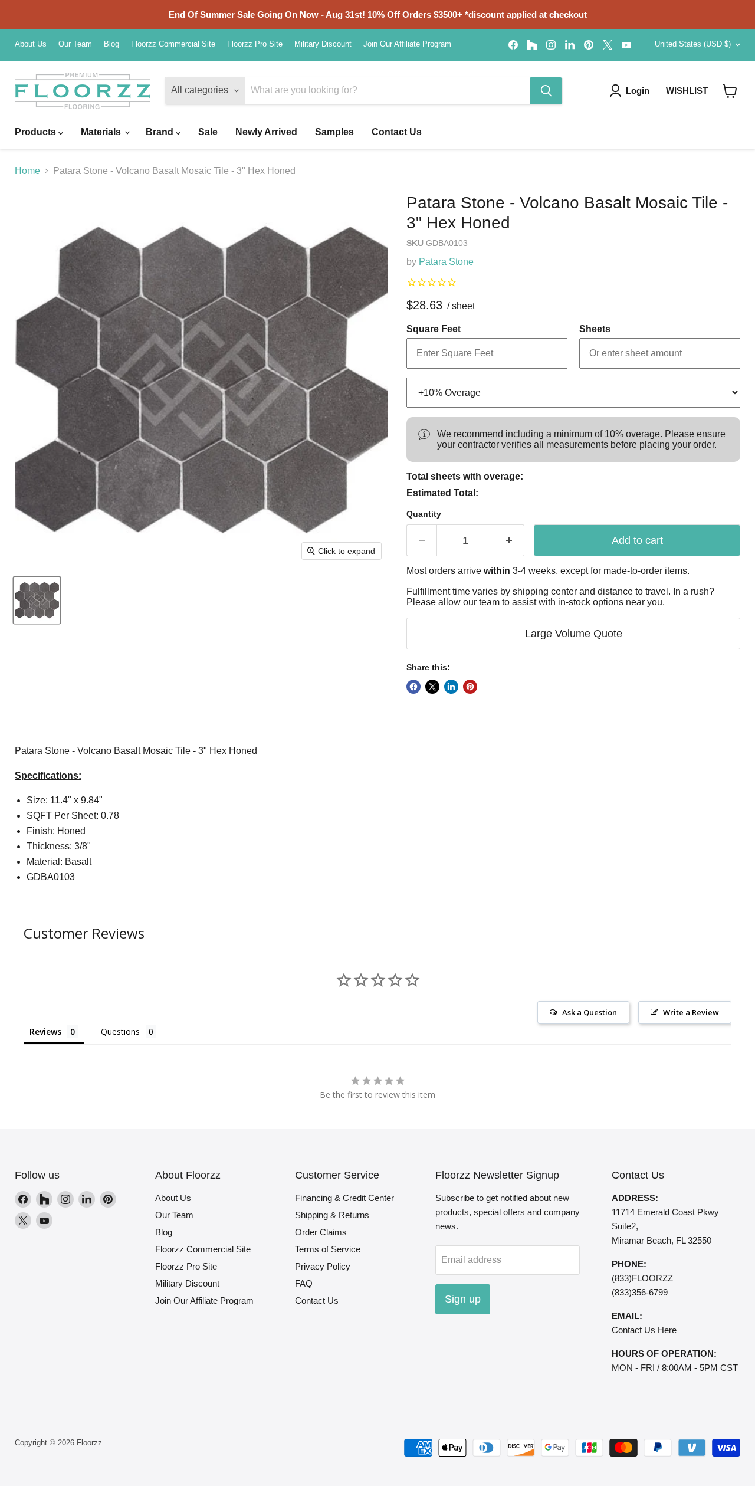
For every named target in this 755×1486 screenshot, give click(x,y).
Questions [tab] (120, 1031)
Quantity (423, 514)
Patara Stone (446, 262)
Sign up (463, 1299)
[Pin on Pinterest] (470, 687)
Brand (161, 132)
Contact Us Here (644, 1330)
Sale (208, 132)
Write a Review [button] (691, 1012)
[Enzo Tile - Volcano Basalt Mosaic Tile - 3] (37, 600)
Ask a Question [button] (589, 1012)
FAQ (304, 1283)
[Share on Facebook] (413, 687)
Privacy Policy (322, 1266)
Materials (102, 132)
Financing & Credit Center (344, 1198)
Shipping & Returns (332, 1215)
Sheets (594, 329)
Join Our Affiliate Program (407, 44)
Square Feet (433, 329)
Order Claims (321, 1232)
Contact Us (397, 132)
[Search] (546, 90)
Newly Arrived (266, 132)
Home (27, 171)
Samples (334, 132)
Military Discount (323, 44)
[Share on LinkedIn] (451, 687)
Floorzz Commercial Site (173, 44)
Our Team (75, 44)
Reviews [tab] (45, 1031)
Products (36, 132)
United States (693, 44)
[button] (730, 91)
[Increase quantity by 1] (509, 540)
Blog (111, 44)
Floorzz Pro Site (255, 44)
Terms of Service (327, 1249)
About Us (31, 44)
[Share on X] (432, 687)
